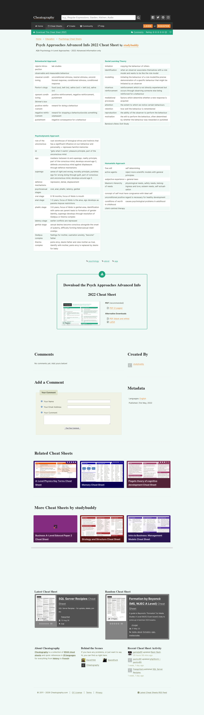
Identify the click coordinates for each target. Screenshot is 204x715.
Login (147, 26)
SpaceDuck (113, 660)
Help (102, 26)
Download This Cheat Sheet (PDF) (51, 32)
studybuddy (138, 364)
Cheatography (41, 652)
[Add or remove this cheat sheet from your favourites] (170, 32)
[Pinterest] (163, 17)
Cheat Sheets (56, 26)
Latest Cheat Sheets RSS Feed (153, 692)
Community (87, 26)
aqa (116, 261)
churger (135, 625)
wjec (153, 632)
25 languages (69, 655)
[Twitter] (158, 17)
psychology (94, 261)
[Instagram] (168, 17)
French (65, 658)
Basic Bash (156, 652)
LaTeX (112, 322)
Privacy (99, 692)
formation (147, 632)
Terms (89, 692)
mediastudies (134, 635)
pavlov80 (137, 659)
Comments (138, 32)
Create (72, 26)
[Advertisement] (102, 6)
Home (40, 26)
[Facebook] (153, 17)
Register (163, 26)
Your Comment (50, 412)
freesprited (65, 617)
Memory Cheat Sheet (93, 484)
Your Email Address (52, 407)
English (143, 398)
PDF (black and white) (119, 318)
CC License (77, 692)
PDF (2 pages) (116, 308)
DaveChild (91, 660)
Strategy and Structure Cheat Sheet (101, 539)
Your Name (49, 401)
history (56, 658)
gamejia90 (137, 652)
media (134, 632)
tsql (62, 624)
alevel (106, 261)
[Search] (138, 17)
